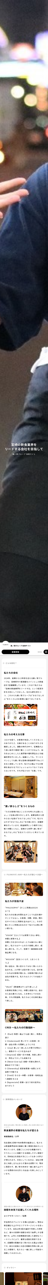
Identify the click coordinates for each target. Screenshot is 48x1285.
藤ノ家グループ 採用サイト (21, 646)
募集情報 (15, 652)
